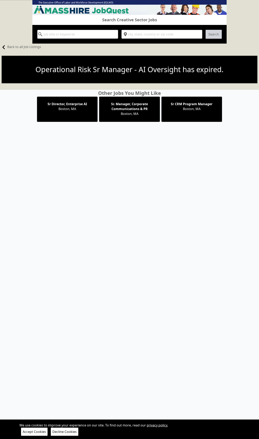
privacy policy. (157, 425)
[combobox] (77, 34)
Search (213, 34)
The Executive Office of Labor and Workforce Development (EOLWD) (75, 2)
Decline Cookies (64, 431)
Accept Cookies (34, 431)
